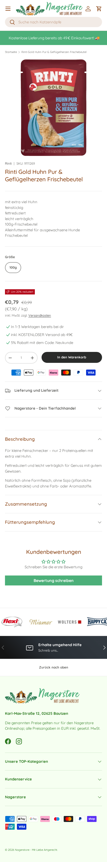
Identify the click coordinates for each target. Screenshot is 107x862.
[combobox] (53, 22)
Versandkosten (39, 315)
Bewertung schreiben (54, 580)
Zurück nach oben (53, 667)
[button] (99, 8)
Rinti (8, 163)
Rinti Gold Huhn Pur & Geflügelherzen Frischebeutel (54, 52)
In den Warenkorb (71, 357)
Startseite (11, 52)
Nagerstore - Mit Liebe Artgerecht (36, 850)
